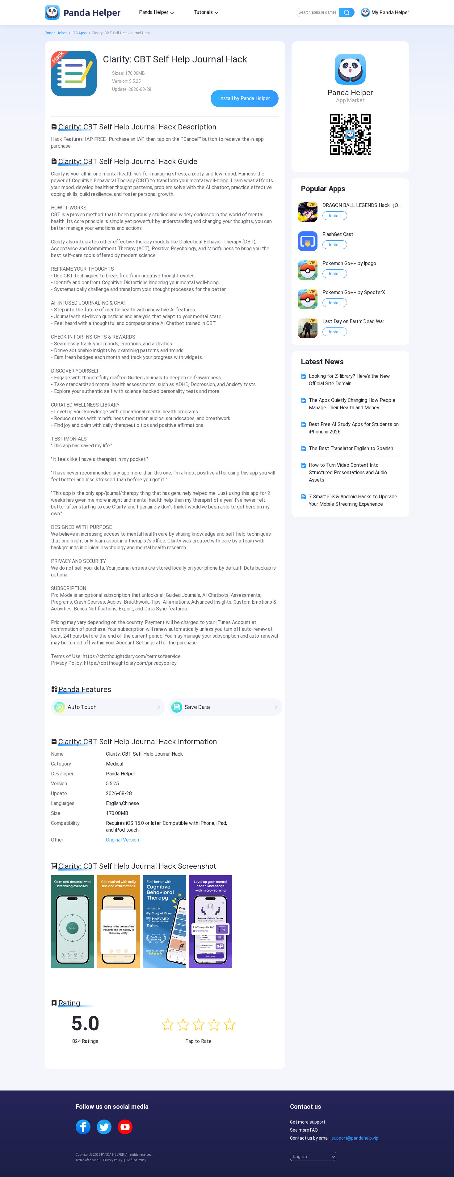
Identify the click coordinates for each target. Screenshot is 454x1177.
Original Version (122, 840)
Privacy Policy (112, 1160)
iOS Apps (79, 33)
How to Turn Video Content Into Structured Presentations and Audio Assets (348, 472)
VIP (312, 204)
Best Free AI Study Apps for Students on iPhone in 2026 (354, 428)
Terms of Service (87, 1160)
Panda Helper (90, 12)
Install (334, 215)
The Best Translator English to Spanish (351, 448)
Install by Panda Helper (244, 98)
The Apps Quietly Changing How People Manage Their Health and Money (352, 404)
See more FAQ (304, 1130)
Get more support (307, 1122)
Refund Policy (136, 1160)
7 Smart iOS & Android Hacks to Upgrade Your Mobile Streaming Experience (353, 500)
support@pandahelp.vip (354, 1138)
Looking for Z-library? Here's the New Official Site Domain (349, 379)
